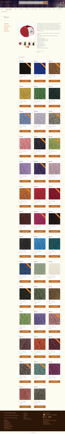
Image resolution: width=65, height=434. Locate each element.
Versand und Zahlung (27, 419)
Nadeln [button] (15, 8)
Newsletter (4, 11)
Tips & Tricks (26, 414)
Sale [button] (54, 8)
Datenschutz (26, 417)
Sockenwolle (6, 30)
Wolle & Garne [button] (8, 8)
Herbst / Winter (6, 25)
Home (2, 8)
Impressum (26, 415)
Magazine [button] (27, 8)
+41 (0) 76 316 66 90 (8, 428)
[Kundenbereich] (61, 3)
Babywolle (6, 27)
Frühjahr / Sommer (7, 26)
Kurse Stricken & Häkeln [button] (45, 8)
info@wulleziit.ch (7, 427)
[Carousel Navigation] (27, 47)
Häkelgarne (6, 28)
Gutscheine (59, 8)
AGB (24, 416)
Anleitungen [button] (34, 8)
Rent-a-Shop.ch (34, 432)
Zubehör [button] (21, 8)
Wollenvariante (7, 31)
